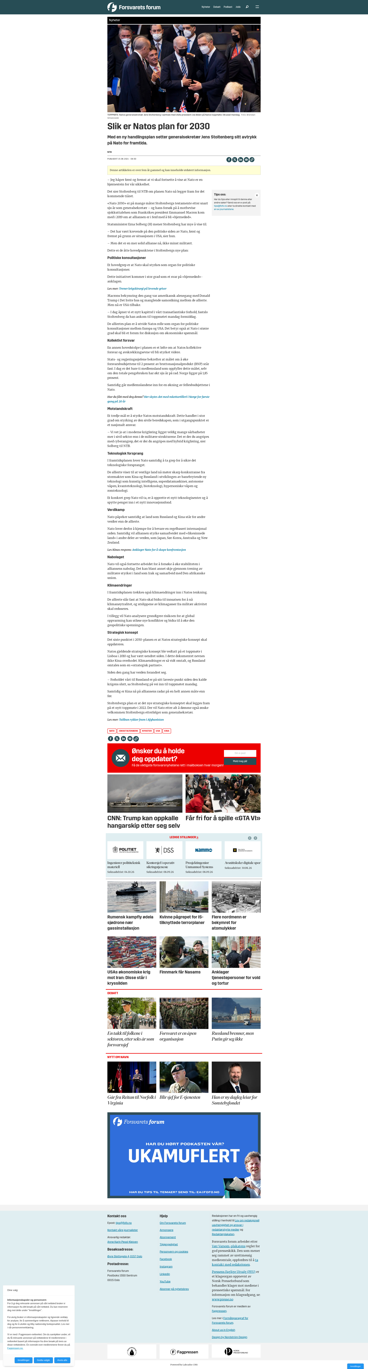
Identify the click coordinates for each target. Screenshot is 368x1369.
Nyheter (206, 7)
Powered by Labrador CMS (184, 1364)
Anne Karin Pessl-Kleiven (122, 1242)
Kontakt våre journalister (122, 1230)
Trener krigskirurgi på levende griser (142, 288)
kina (166, 731)
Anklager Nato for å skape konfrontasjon (159, 549)
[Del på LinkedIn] (240, 159)
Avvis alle (62, 1360)
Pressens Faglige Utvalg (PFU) (233, 1272)
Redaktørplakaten (223, 1234)
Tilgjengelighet (169, 1244)
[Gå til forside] (133, 7)
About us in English (223, 1330)
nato (112, 731)
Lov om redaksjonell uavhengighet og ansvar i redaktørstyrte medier (235, 1225)
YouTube (165, 1281)
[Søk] (247, 7)
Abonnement (168, 1237)
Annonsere (166, 1230)
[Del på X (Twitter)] (234, 159)
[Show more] (257, 195)
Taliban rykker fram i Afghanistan (141, 719)
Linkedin (165, 1274)
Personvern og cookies (174, 1251)
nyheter (147, 731)
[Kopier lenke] (251, 159)
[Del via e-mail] (246, 159)
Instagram (166, 1266)
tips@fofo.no (220, 206)
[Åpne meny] (257, 7)
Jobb (238, 7)
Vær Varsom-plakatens (229, 1246)
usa (158, 731)
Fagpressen (219, 1311)
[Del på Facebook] (229, 159)
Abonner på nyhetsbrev (174, 1289)
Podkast (228, 7)
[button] (250, 838)
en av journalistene (224, 209)
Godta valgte (43, 1360)
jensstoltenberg (128, 731)
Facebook (166, 1259)
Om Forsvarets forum (173, 1223)
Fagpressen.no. (15, 1348)
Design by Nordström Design (229, 1337)
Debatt (217, 7)
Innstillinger (355, 1366)
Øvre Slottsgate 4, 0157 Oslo (124, 1256)
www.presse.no (222, 1299)
